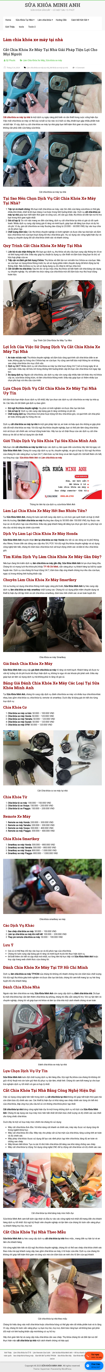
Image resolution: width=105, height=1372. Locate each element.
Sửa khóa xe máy (54, 60)
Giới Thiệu (10, 26)
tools (21, 26)
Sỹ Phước (10, 60)
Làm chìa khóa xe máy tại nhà (38, 68)
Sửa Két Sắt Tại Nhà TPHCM (45, 1356)
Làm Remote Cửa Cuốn (41, 1353)
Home (8, 20)
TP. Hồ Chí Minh (50, 566)
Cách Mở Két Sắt (79, 20)
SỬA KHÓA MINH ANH (52, 5)
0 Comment (79, 68)
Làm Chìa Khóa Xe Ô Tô (22, 1353)
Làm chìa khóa (44, 20)
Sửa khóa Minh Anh (29, 457)
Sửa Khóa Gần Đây (65, 1356)
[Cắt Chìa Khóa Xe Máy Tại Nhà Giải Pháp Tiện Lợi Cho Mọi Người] (52, 73)
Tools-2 (32, 26)
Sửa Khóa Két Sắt (79, 1356)
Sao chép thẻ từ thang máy (23, 1356)
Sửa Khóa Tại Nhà (24, 20)
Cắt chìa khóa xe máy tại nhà (16, 117)
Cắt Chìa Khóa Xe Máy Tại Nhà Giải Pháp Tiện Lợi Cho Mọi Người (50, 51)
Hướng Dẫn (61, 20)
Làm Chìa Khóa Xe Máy (34, 60)
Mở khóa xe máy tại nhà (59, 68)
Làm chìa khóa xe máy (51, 457)
